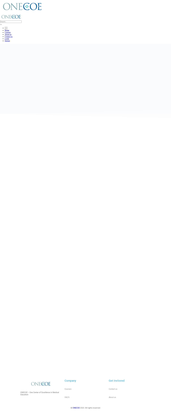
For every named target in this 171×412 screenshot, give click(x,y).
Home (7, 30)
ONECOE (76, 408)
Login (7, 39)
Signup (7, 41)
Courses (8, 32)
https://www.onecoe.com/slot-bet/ (32, 122)
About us (8, 34)
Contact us (8, 37)
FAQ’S (67, 397)
